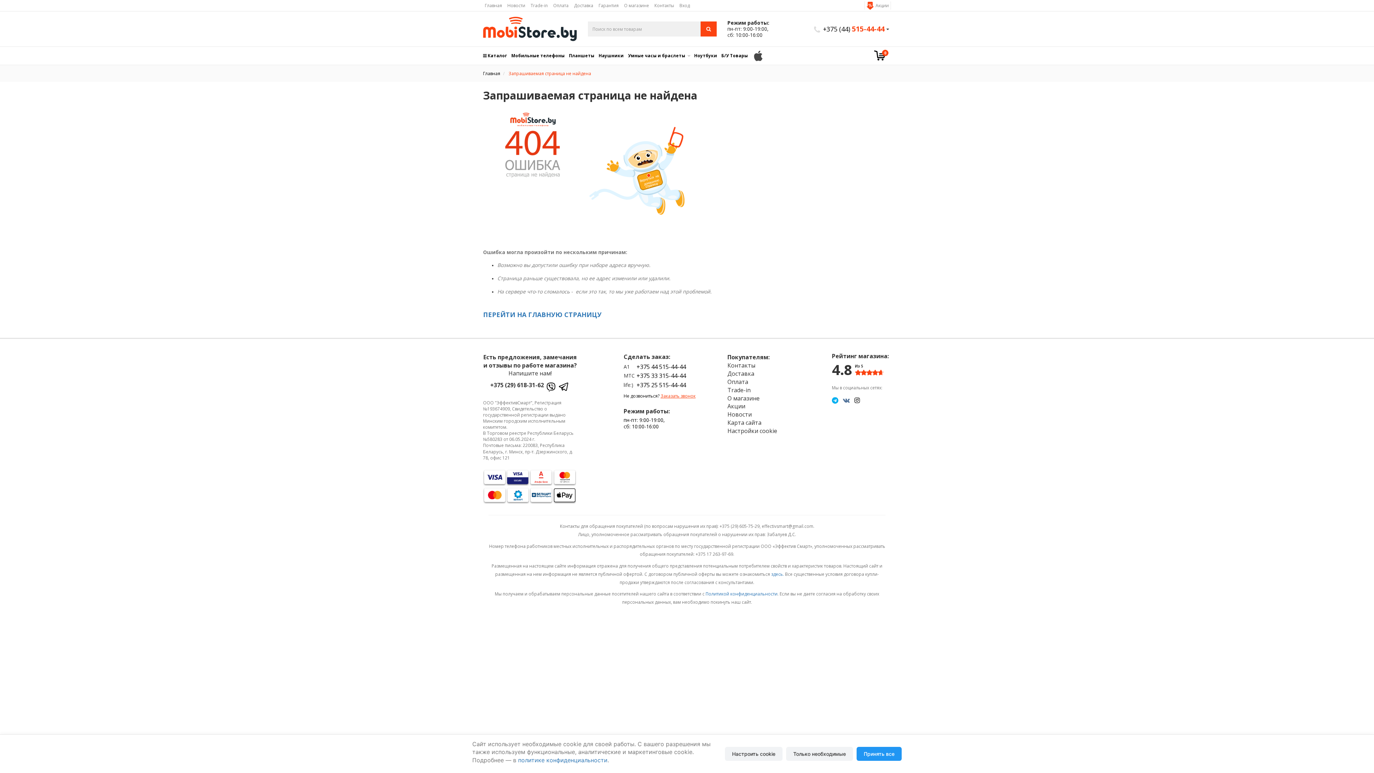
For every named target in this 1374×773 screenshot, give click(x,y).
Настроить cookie (753, 754)
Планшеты (581, 56)
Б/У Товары (734, 56)
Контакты (664, 6)
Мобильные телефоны (538, 56)
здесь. (777, 574)
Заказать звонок (678, 396)
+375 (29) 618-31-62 (517, 385)
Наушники (611, 56)
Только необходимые (819, 754)
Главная (493, 6)
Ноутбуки (705, 56)
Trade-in (539, 6)
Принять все (879, 754)
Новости (516, 6)
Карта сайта (744, 423)
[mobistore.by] (530, 29)
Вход (684, 6)
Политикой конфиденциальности (742, 594)
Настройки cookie (752, 431)
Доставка (583, 6)
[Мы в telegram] (835, 400)
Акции (882, 6)
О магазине (636, 6)
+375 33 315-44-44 (661, 376)
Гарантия (609, 6)
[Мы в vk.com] (846, 400)
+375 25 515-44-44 (661, 385)
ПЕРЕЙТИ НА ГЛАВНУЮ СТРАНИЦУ (542, 314)
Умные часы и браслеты (656, 56)
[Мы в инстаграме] (857, 400)
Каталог (497, 56)
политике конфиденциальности (563, 760)
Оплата (561, 6)
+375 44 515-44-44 (661, 367)
